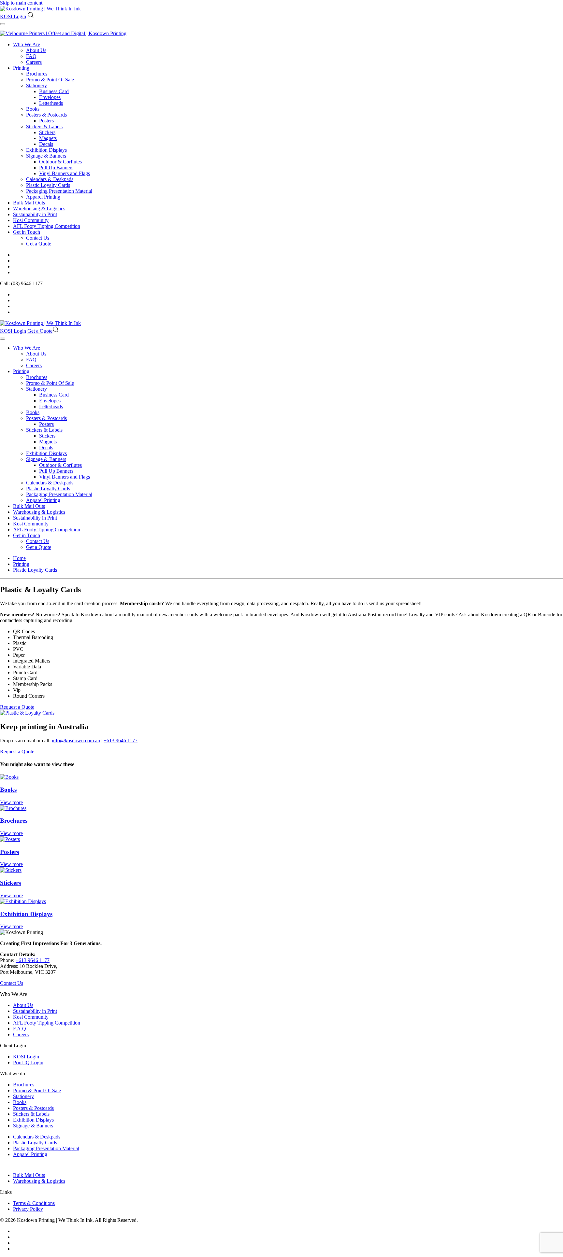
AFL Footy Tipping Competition (46, 226)
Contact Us (37, 238)
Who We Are (26, 44)
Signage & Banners (46, 156)
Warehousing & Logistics (39, 208)
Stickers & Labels (44, 126)
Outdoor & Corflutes (60, 161)
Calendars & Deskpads (49, 179)
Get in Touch (26, 232)
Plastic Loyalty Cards (48, 185)
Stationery (36, 85)
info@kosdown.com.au (76, 740)
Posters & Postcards (46, 115)
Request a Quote (17, 707)
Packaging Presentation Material (59, 191)
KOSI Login (13, 16)
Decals (46, 144)
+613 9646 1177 (120, 740)
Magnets (48, 138)
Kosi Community (31, 220)
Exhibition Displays (46, 150)
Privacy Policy (28, 1209)
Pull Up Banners (56, 167)
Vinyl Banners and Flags (64, 173)
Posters (46, 120)
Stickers (47, 132)
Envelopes (50, 97)
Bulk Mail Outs (29, 202)
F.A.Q (19, 1028)
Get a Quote (38, 243)
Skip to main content (21, 3)
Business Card (54, 91)
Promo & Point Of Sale (50, 79)
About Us (36, 50)
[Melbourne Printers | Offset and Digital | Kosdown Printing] (63, 33)
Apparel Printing (43, 197)
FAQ (31, 56)
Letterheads (51, 103)
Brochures (36, 74)
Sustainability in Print (35, 214)
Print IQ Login (28, 1062)
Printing (21, 68)
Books (32, 109)
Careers (34, 62)
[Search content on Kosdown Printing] (30, 16)
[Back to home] (40, 8)
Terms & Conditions (34, 1203)
